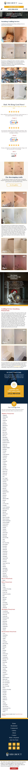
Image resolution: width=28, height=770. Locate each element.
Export (4, 652)
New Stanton (5, 684)
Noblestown (5, 525)
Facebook (14, 744)
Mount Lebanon (6, 519)
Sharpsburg (5, 551)
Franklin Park (5, 479)
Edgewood (5, 471)
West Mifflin (5, 570)
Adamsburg (5, 635)
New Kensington (6, 682)
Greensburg (5, 657)
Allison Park (5, 417)
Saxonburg (5, 602)
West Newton (5, 706)
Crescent (4, 466)
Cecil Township (6, 612)
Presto (4, 541)
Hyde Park (5, 662)
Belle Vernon (5, 643)
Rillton (4, 687)
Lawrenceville (5, 503)
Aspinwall (5, 420)
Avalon (4, 422)
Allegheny (5, 415)
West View (5, 571)
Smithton (4, 696)
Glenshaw (5, 483)
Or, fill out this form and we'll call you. (14, 395)
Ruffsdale (5, 691)
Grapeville (5, 655)
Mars (4, 595)
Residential (14, 726)
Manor (4, 675)
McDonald (5, 621)
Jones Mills (5, 667)
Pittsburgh (5, 536)
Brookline (5, 449)
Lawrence (5, 619)
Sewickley (5, 547)
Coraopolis (5, 461)
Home (14, 723)
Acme (4, 633)
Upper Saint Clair (6, 563)
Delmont (4, 647)
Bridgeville (5, 445)
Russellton (5, 546)
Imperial (4, 493)
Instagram (9, 744)
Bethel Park (5, 434)
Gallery (14, 730)
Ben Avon (5, 432)
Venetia (4, 629)
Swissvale (5, 559)
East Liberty (5, 469)
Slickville (4, 694)
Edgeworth (5, 473)
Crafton (4, 462)
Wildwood (5, 575)
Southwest (5, 697)
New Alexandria (6, 681)
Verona (4, 564)
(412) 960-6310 (13, 9)
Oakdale (4, 527)
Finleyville (5, 614)
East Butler (5, 590)
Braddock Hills (6, 440)
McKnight (5, 510)
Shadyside (5, 549)
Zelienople (5, 607)
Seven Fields (5, 604)
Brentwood (5, 444)
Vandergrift (5, 704)
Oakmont (4, 530)
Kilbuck (4, 500)
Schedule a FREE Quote (14, 6)
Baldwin (4, 427)
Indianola (4, 495)
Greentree (5, 486)
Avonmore (5, 641)
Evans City (5, 592)
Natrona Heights (6, 522)
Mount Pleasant (6, 677)
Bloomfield (5, 437)
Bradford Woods (6, 442)
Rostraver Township (7, 689)
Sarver (4, 600)
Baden (4, 580)
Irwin (4, 664)
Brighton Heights (6, 447)
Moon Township (6, 517)
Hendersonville (6, 617)
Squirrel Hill (5, 558)
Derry (4, 648)
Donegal (4, 650)
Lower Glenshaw (6, 507)
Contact (14, 735)
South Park (5, 554)
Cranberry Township (7, 588)
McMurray (5, 623)
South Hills (5, 553)
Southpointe (5, 626)
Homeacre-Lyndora (7, 594)
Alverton (4, 636)
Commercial (14, 728)
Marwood (5, 597)
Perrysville (5, 534)
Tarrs (4, 701)
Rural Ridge (5, 544)
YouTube (9, 748)
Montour (4, 515)
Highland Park (6, 491)
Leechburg (5, 670)
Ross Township (6, 542)
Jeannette (4, 665)
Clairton (4, 459)
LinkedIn (14, 748)
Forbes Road (5, 653)
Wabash (4, 566)
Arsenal (4, 418)
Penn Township (6, 686)
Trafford (4, 703)
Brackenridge (5, 439)
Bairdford (5, 423)
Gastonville (5, 616)
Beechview (5, 428)
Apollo (4, 638)
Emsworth (5, 474)
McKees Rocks (6, 508)
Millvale (4, 512)
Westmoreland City (6, 708)
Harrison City (5, 658)
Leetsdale (5, 505)
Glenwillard (5, 485)
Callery (4, 587)
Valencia (4, 605)
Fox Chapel (5, 478)
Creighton (5, 464)
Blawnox (4, 435)
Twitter (18, 744)
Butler (4, 583)
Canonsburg (5, 611)
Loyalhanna (5, 674)
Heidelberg (5, 490)
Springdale (5, 556)
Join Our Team (14, 740)
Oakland (4, 529)
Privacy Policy (10, 763)
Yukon (4, 711)
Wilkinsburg (5, 576)
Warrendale (5, 568)
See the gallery (14, 185)
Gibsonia (4, 481)
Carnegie (4, 451)
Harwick (4, 488)
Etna (3, 476)
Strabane (4, 628)
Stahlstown (5, 699)
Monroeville (5, 513)
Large (4, 502)
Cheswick (5, 457)
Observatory (5, 532)
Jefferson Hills (6, 498)
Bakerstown (5, 425)
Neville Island (5, 524)
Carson (4, 452)
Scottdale (4, 692)
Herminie (4, 660)
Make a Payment (14, 737)
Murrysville (5, 679)
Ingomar (4, 496)
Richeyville (5, 624)
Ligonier (4, 672)
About (14, 733)
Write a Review (1, 9)
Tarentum (5, 561)
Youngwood (5, 709)
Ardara (4, 640)
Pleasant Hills (5, 537)
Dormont (4, 468)
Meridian (4, 599)
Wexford (4, 573)
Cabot (4, 585)
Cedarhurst (5, 456)
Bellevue (4, 430)
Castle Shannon (6, 454)
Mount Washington (6, 520)
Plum (4, 539)
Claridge (4, 645)
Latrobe (4, 669)
